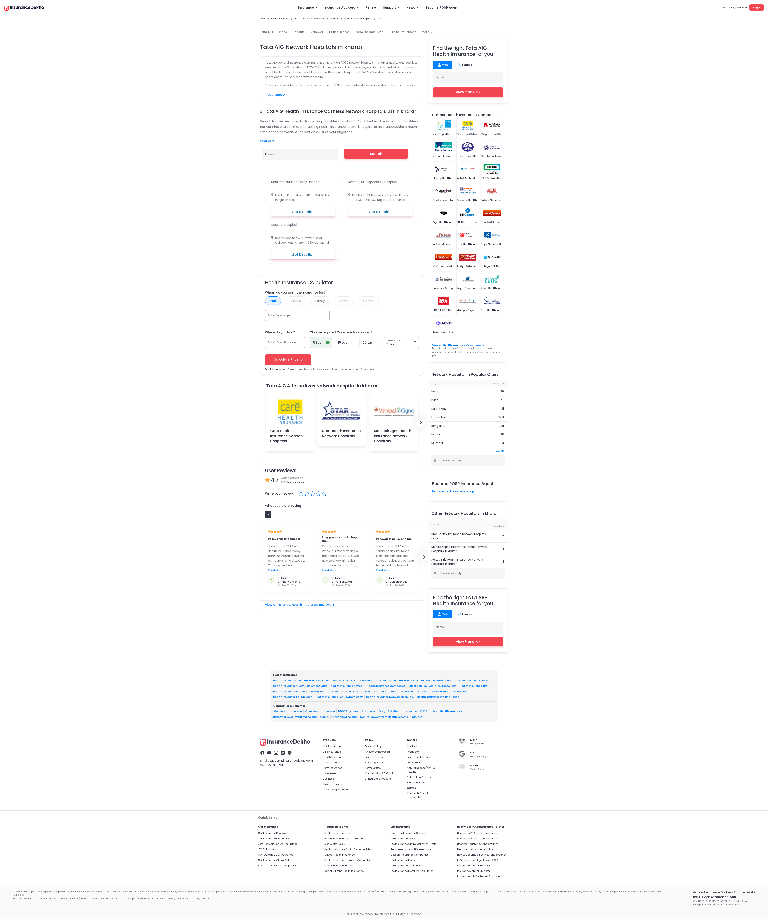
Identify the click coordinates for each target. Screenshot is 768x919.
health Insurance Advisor (347, 686)
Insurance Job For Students (474, 871)
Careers (412, 788)
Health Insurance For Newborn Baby (339, 697)
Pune (434, 400)
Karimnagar (439, 409)
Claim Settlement (403, 32)
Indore (435, 434)
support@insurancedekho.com (291, 761)
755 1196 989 (276, 765)
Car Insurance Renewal (272, 833)
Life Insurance (331, 762)
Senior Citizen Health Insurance (366, 691)
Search (376, 153)
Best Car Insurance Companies (277, 865)
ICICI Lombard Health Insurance (441, 711)
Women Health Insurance (448, 691)
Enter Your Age (279, 315)
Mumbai (437, 443)
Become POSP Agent (442, 7)
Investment (330, 773)
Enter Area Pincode (282, 342)
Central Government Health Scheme (384, 717)
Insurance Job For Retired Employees (479, 876)
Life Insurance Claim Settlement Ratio (413, 844)
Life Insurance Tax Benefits (407, 865)
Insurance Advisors (339, 7)
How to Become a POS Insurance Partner (481, 854)
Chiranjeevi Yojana (344, 717)
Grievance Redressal (377, 751)
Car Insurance (332, 746)
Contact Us (414, 746)
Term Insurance (332, 768)
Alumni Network (416, 782)
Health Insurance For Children (292, 697)
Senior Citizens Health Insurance (344, 871)
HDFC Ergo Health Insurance (356, 711)
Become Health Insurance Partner (477, 844)
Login (756, 7)
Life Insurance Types (403, 838)
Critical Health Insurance (339, 854)
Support (389, 7)
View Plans (465, 92)
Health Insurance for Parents (409, 691)
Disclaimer (413, 762)
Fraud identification (419, 757)
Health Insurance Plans (314, 680)
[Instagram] (276, 753)
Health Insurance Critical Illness (468, 680)
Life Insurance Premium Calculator (412, 871)
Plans (283, 32)
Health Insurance (284, 680)
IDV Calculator (267, 849)
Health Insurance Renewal (290, 691)
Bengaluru (438, 426)
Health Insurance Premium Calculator (419, 680)
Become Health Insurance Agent (455, 491)
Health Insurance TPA (474, 686)
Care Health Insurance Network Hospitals (287, 435)
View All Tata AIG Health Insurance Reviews (298, 605)
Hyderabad (439, 417)
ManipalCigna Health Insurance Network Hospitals (392, 435)
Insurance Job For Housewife (474, 865)
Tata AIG (266, 32)
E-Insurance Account (378, 778)
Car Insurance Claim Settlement (277, 860)
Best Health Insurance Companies (345, 838)
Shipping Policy (374, 762)
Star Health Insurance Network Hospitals (341, 433)
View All (499, 451)
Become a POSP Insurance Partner (477, 833)
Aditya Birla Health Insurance (397, 711)
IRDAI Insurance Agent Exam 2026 (477, 860)
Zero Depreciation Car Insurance (277, 844)
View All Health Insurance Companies (456, 345)
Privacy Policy (373, 746)
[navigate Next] (420, 422)
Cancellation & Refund (379, 773)
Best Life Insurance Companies (410, 854)
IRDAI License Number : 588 (714, 897)
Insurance (306, 7)
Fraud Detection (374, 757)
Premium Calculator (370, 32)
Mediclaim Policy (344, 680)
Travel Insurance (333, 784)
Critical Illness (339, 32)
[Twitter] (289, 753)
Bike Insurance (332, 751)
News (410, 7)
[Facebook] (262, 753)
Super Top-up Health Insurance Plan (432, 686)
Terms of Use (373, 768)
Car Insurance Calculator (273, 838)
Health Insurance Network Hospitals (390, 697)
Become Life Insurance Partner (475, 849)
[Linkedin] (282, 753)
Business (328, 778)
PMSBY (324, 717)
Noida (435, 391)
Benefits (299, 32)
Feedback (413, 751)
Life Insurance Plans (403, 860)
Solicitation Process (419, 777)
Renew (370, 7)
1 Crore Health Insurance (374, 680)
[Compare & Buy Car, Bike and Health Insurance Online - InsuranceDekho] (24, 9)
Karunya (416, 717)
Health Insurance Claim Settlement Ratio (300, 686)
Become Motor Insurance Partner (477, 838)
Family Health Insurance (327, 691)
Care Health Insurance (320, 711)
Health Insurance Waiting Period (438, 697)
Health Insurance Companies (386, 686)
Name (440, 77)
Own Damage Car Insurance (275, 854)
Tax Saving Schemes (336, 789)
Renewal (317, 32)
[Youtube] (269, 753)
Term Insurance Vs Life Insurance (411, 849)
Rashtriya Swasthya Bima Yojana (295, 717)
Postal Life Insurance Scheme (408, 833)
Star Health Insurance (287, 711)
